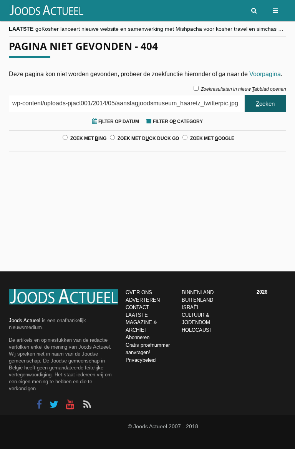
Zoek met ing (88, 138)
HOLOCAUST (197, 330)
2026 (262, 292)
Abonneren (137, 337)
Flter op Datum (118, 121)
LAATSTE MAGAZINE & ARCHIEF (141, 322)
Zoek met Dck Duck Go (148, 138)
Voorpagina (265, 74)
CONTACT (137, 307)
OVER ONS (139, 292)
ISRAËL (191, 307)
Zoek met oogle (212, 138)
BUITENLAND (197, 300)
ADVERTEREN (143, 300)
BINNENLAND (198, 292)
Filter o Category (177, 121)
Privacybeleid (141, 360)
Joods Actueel (24, 320)
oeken (265, 103)
